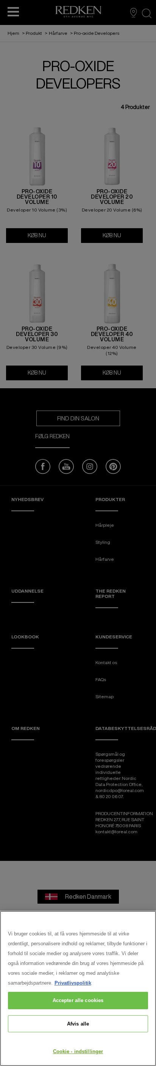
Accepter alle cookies (78, 1000)
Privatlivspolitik (73, 983)
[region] (78, 988)
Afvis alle (78, 1024)
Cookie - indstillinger (78, 1051)
